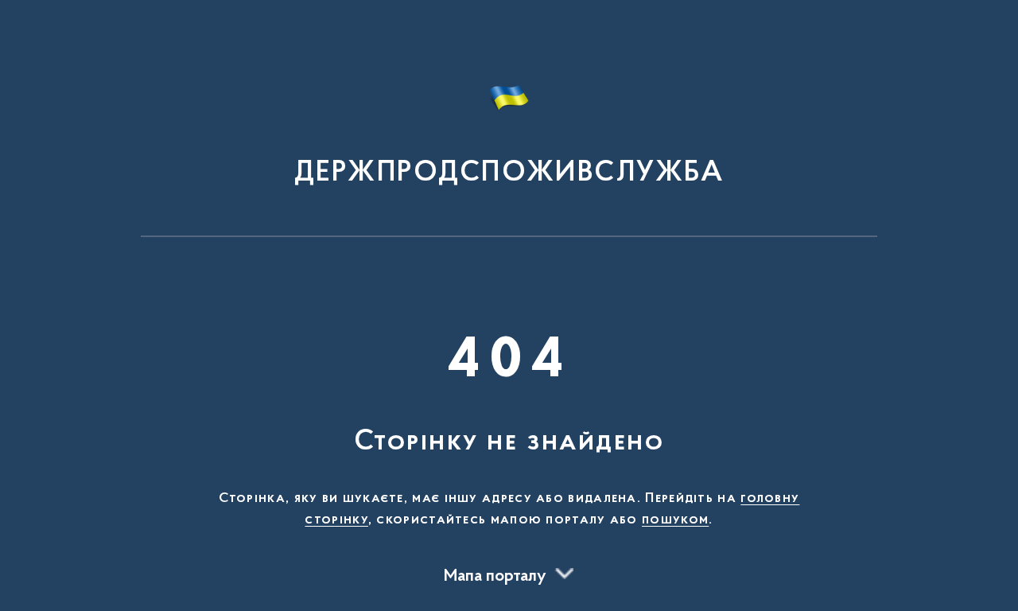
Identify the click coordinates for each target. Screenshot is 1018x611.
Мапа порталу (495, 577)
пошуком (675, 520)
